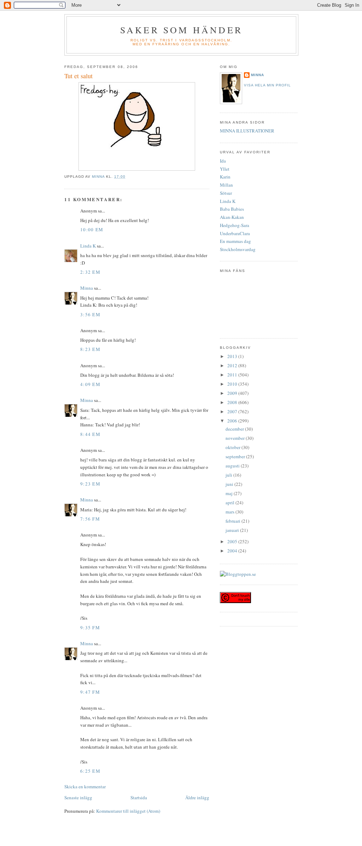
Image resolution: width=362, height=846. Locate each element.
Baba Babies (232, 209)
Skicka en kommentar (85, 786)
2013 (232, 356)
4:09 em (90, 384)
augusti (233, 465)
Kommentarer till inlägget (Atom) (128, 811)
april (230, 502)
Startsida (138, 797)
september (236, 456)
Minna (86, 288)
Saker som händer (181, 30)
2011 (232, 374)
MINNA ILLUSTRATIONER (247, 130)
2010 (232, 384)
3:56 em (90, 314)
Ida (223, 161)
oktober (233, 447)
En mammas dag (235, 241)
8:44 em (90, 434)
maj (230, 493)
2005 (232, 541)
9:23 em (90, 484)
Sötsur (226, 193)
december (235, 429)
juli (229, 475)
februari (233, 521)
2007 (232, 411)
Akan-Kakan (232, 217)
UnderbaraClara (235, 233)
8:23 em (90, 349)
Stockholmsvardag (238, 249)
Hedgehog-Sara (234, 225)
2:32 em (90, 272)
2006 (232, 421)
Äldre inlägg (197, 797)
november (236, 438)
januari (233, 530)
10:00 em (91, 229)
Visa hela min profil (267, 85)
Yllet (224, 169)
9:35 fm (90, 627)
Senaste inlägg (78, 797)
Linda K (88, 246)
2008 (232, 402)
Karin (225, 177)
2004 (232, 550)
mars (230, 512)
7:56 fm (90, 519)
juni (230, 484)
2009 (232, 393)
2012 (232, 365)
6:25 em (90, 771)
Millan (226, 185)
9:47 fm (90, 692)
